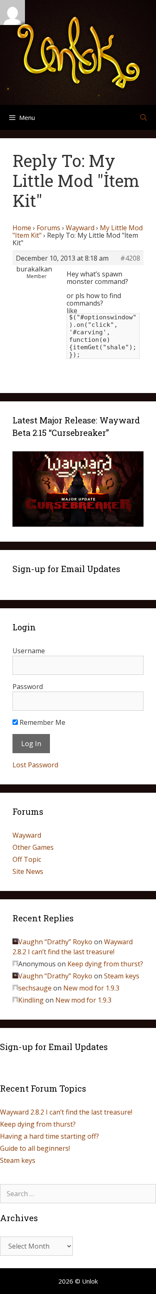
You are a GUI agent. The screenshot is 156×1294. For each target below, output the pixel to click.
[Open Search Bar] (143, 117)
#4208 (130, 258)
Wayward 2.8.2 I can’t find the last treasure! (66, 1112)
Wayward (80, 227)
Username (28, 650)
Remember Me (41, 722)
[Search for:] (78, 1193)
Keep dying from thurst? (105, 963)
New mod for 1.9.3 (91, 988)
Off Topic (26, 859)
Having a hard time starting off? (49, 1136)
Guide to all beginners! (35, 1148)
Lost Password (35, 764)
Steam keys (121, 975)
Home (21, 227)
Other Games (33, 847)
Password (27, 686)
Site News (27, 871)
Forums (48, 227)
